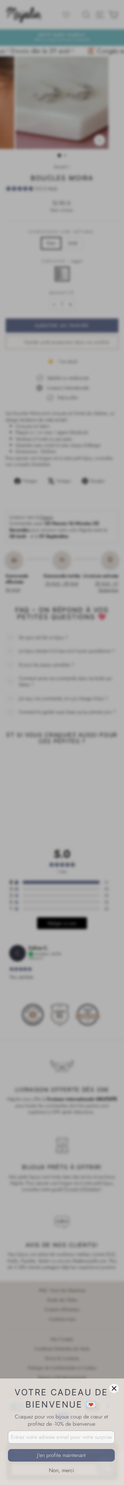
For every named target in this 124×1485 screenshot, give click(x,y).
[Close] (114, 1388)
